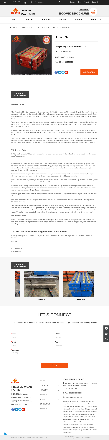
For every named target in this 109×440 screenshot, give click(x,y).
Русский (86, 2)
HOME (15, 28)
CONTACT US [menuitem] (95, 20)
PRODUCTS (24, 28)
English (72, 2)
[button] (30, 19)
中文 (79, 2)
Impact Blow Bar (53, 28)
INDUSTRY (46, 20)
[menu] (21, 20)
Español (95, 2)
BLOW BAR (66, 28)
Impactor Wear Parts (38, 28)
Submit (54, 365)
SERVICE (63, 20)
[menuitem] (30, 20)
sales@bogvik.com (67, 57)
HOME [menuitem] (13, 20)
